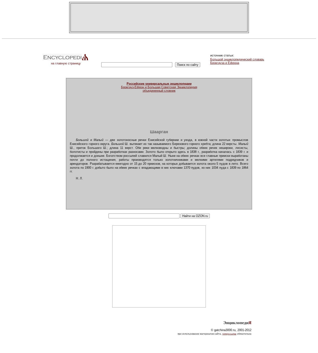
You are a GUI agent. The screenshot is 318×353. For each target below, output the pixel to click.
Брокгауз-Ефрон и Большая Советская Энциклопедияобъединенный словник (159, 87)
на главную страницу (66, 63)
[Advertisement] (159, 17)
